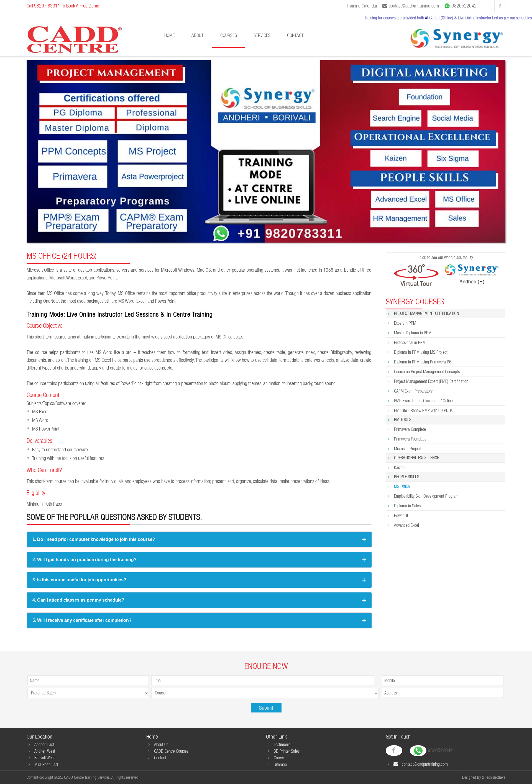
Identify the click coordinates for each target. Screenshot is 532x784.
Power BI (401, 515)
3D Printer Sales (287, 751)
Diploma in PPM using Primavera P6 (422, 361)
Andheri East (44, 744)
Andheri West (44, 751)
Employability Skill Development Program (426, 495)
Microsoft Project (407, 448)
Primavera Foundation (411, 438)
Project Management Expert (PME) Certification (431, 381)
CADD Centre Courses (171, 751)
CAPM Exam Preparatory (413, 390)
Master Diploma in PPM (412, 332)
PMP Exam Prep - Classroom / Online (423, 400)
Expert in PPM (405, 322)
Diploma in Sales (407, 505)
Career (279, 757)
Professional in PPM (410, 342)
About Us (161, 744)
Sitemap (280, 764)
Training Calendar (362, 6)
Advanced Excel (406, 525)
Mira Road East (46, 764)
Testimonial (282, 744)
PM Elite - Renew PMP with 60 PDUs (423, 410)
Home (169, 35)
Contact (295, 35)
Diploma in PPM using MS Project (420, 352)
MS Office (402, 486)
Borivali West (44, 757)
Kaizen (399, 467)
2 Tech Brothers (493, 777)
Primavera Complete (410, 429)
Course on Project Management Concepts (427, 371)
